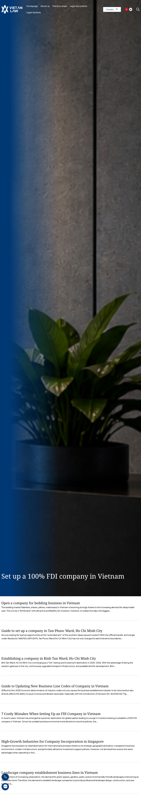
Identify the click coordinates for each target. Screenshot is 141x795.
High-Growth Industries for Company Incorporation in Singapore (52, 741)
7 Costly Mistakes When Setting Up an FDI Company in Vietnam (51, 713)
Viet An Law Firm (130, 9)
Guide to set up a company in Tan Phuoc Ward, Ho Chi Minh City (51, 630)
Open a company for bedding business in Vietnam (40, 603)
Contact (112, 9)
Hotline (5, 777)
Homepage (32, 6)
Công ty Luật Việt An (126, 9)
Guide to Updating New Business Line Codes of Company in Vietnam (55, 686)
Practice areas (59, 6)
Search (138, 9)
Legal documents (78, 6)
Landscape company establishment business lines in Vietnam (49, 772)
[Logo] (11, 9)
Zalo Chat (5, 787)
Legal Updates (33, 12)
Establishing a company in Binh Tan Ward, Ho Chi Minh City (48, 658)
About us (45, 6)
